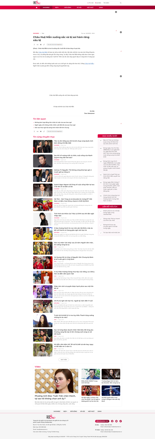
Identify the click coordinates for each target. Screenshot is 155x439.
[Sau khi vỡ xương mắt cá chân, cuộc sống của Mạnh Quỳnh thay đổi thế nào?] (42, 160)
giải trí (111, 226)
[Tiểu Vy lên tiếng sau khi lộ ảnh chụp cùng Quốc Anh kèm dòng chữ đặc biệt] (42, 146)
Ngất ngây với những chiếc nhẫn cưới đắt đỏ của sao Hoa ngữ (55, 125)
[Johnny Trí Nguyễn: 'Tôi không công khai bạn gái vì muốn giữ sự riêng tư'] (42, 175)
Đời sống (67, 7)
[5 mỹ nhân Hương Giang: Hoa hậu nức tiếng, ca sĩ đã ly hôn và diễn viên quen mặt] (42, 277)
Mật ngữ (90, 7)
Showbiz (46, 7)
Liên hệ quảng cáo (102, 421)
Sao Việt (108, 232)
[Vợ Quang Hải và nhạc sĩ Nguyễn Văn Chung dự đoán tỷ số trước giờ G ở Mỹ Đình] (42, 262)
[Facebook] (112, 421)
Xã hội (79, 7)
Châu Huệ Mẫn (42, 52)
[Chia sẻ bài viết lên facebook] (34, 44)
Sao (43, 33)
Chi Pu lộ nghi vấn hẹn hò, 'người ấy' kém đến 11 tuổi (73, 301)
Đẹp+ (57, 7)
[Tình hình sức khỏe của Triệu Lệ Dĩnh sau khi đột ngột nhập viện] (42, 219)
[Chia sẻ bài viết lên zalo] (37, 44)
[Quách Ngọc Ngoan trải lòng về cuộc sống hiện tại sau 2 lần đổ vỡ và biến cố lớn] (42, 190)
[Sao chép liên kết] (44, 44)
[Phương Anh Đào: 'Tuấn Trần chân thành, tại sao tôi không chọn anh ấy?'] (56, 381)
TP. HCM (97, 430)
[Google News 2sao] (54, 44)
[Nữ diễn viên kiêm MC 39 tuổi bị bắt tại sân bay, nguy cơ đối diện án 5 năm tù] (42, 349)
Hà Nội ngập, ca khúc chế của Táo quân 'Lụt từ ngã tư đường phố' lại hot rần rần (90, 399)
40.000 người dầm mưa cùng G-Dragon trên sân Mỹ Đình (111, 399)
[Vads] (116, 30)
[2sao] (36, 7)
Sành (101, 7)
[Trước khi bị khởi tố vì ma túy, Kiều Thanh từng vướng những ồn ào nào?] (42, 320)
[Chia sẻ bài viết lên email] (41, 44)
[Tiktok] (120, 421)
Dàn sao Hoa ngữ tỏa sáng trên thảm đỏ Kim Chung (52, 127)
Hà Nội (97, 424)
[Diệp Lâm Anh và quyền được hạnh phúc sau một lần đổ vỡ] (42, 291)
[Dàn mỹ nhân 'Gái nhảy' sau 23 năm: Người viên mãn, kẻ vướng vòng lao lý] (42, 248)
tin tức (112, 211)
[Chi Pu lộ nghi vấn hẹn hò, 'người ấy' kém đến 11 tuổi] (42, 306)
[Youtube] (116, 421)
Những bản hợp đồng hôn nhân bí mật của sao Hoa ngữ (53, 122)
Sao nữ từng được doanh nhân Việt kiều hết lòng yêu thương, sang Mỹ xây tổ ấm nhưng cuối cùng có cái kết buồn (73, 332)
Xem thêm (64, 359)
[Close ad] (116, 12)
